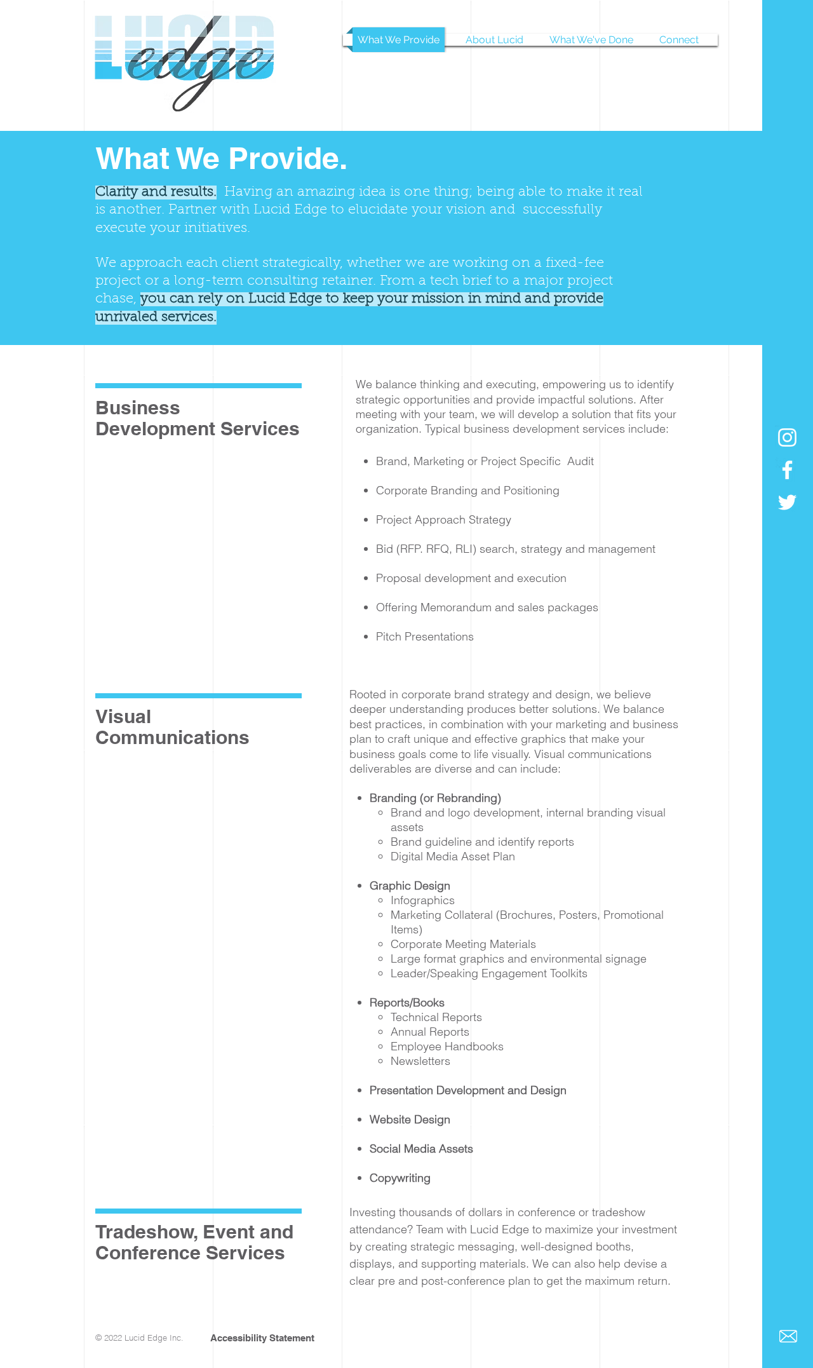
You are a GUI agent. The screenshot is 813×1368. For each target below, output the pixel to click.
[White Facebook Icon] (787, 469)
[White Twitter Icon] (787, 502)
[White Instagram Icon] (787, 437)
